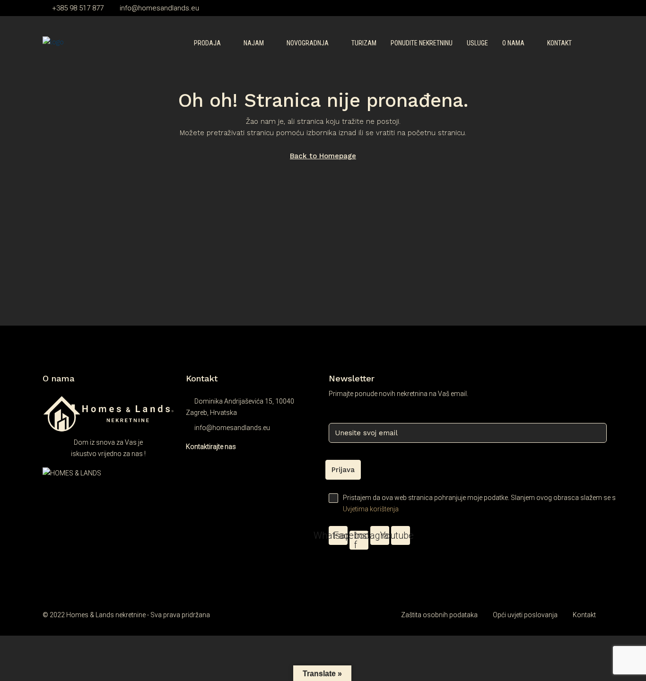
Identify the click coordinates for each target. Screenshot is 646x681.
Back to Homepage (323, 156)
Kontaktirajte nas (211, 446)
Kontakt (559, 43)
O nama (513, 43)
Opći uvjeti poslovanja (525, 615)
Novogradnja (308, 43)
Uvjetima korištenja (371, 509)
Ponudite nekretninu (422, 43)
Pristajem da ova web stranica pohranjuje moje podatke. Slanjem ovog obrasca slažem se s (473, 503)
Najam (254, 43)
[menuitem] (589, 43)
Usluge (477, 43)
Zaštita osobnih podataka (439, 615)
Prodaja (207, 43)
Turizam (363, 43)
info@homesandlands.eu (232, 427)
